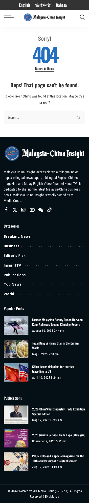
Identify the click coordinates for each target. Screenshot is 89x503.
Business (12, 246)
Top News (13, 284)
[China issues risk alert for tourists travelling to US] (16, 372)
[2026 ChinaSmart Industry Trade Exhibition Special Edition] (16, 415)
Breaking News (17, 236)
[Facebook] (6, 210)
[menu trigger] (10, 17)
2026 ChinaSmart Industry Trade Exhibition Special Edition (58, 411)
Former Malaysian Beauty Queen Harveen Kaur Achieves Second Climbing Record (57, 322)
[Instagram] (23, 210)
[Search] (82, 17)
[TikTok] (49, 210)
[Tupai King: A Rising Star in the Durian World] (16, 349)
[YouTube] (32, 210)
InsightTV (12, 265)
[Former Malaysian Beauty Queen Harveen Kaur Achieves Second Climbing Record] (16, 325)
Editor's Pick (15, 255)
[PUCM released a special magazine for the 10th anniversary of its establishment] (16, 461)
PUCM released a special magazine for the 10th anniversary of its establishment (58, 458)
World (9, 293)
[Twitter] (14, 210)
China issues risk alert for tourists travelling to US (53, 369)
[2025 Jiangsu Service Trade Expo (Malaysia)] (16, 438)
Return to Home (44, 68)
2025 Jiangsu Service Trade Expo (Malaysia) (58, 435)
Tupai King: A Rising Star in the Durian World (55, 345)
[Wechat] (40, 210)
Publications (15, 274)
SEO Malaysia (51, 496)
